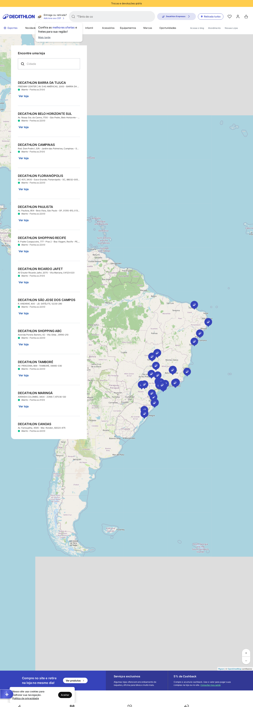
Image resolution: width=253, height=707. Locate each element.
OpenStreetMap (234, 668)
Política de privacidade (25, 698)
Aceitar (65, 694)
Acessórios (108, 27)
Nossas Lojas (231, 28)
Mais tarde (44, 37)
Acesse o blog (197, 28)
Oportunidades (167, 27)
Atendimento (214, 28)
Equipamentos (128, 27)
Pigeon (221, 668)
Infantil (89, 27)
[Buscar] (73, 16)
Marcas (147, 27)
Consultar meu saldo (211, 685)
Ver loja (24, 96)
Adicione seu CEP (52, 18)
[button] (6, 694)
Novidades (31, 27)
